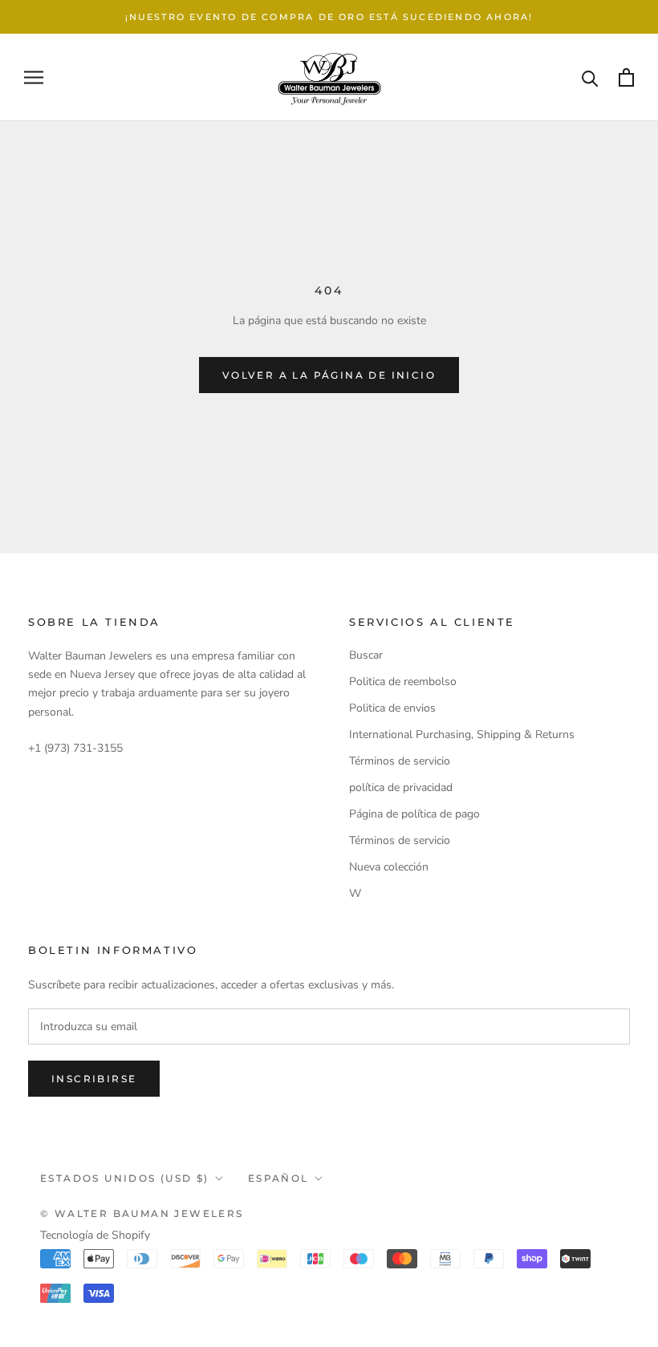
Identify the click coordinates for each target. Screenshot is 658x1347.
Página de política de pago (414, 814)
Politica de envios (392, 708)
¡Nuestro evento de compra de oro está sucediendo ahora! (329, 16)
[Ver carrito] (626, 77)
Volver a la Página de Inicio (329, 375)
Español (278, 1178)
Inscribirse (93, 1079)
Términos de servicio (399, 761)
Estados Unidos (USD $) (124, 1178)
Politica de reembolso (403, 681)
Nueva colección (389, 866)
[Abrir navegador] (33, 77)
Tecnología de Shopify (95, 1235)
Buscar (366, 655)
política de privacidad (401, 787)
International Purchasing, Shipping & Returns (462, 734)
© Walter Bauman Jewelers (142, 1213)
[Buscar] (590, 77)
